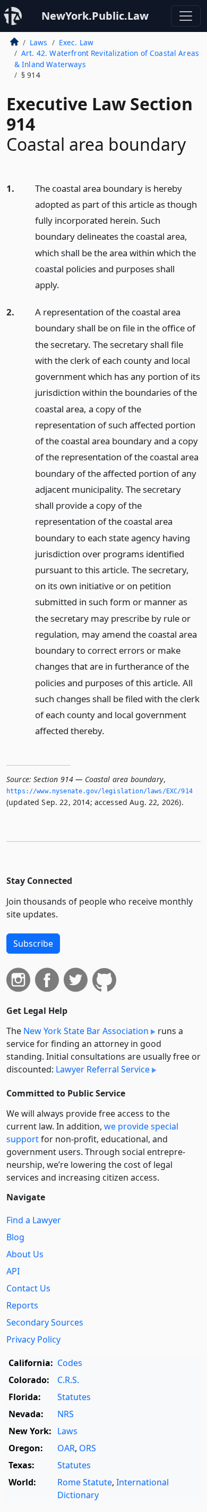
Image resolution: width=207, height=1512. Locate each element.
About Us (25, 1254)
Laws (39, 42)
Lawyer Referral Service (103, 1069)
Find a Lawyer (33, 1220)
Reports (22, 1305)
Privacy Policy (33, 1339)
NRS (65, 1414)
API (13, 1271)
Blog (15, 1237)
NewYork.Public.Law (95, 16)
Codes (69, 1363)
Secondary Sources (44, 1322)
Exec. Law (76, 42)
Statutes (74, 1397)
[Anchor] (65, 284)
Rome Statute (84, 1482)
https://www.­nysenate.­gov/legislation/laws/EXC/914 (99, 791)
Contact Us (28, 1288)
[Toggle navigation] (186, 16)
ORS (87, 1448)
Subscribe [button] (33, 943)
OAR (66, 1448)
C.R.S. (68, 1380)
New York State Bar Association (86, 1031)
